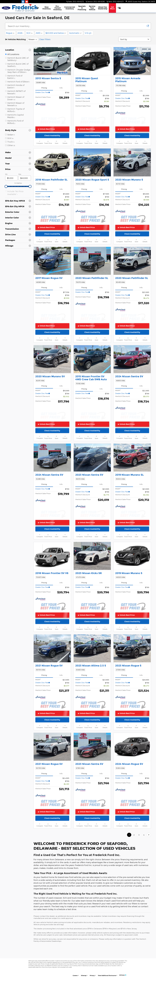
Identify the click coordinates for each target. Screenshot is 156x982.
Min (6, 174)
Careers (75, 975)
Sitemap (83, 975)
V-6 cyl (88, 33)
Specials (82, 8)
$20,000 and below (56, 33)
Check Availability (52, 136)
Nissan (32, 39)
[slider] (6, 186)
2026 (20, 33)
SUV (29, 33)
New (46, 8)
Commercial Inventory (69, 8)
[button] (52, 82)
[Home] (6, 8)
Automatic (75, 33)
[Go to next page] (149, 835)
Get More (112, 8)
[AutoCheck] (40, 104)
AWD (39, 33)
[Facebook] (23, 1)
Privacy (92, 975)
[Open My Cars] (119, 8)
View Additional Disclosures (107, 975)
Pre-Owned (57, 8)
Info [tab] (61, 88)
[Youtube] (26, 1)
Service (92, 8)
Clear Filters (44, 39)
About (102, 8)
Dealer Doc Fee (41, 92)
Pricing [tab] (44, 88)
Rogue (10, 33)
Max (19, 174)
